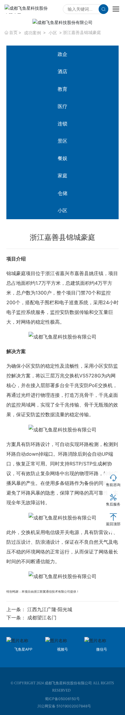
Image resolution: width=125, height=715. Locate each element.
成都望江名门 (41, 618)
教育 (62, 89)
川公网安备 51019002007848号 (64, 706)
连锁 (62, 124)
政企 (62, 54)
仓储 (62, 193)
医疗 (62, 106)
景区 (62, 141)
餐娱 (62, 158)
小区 (53, 32)
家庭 (62, 175)
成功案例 (32, 32)
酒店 (62, 71)
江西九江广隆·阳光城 (49, 609)
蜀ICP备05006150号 (62, 698)
